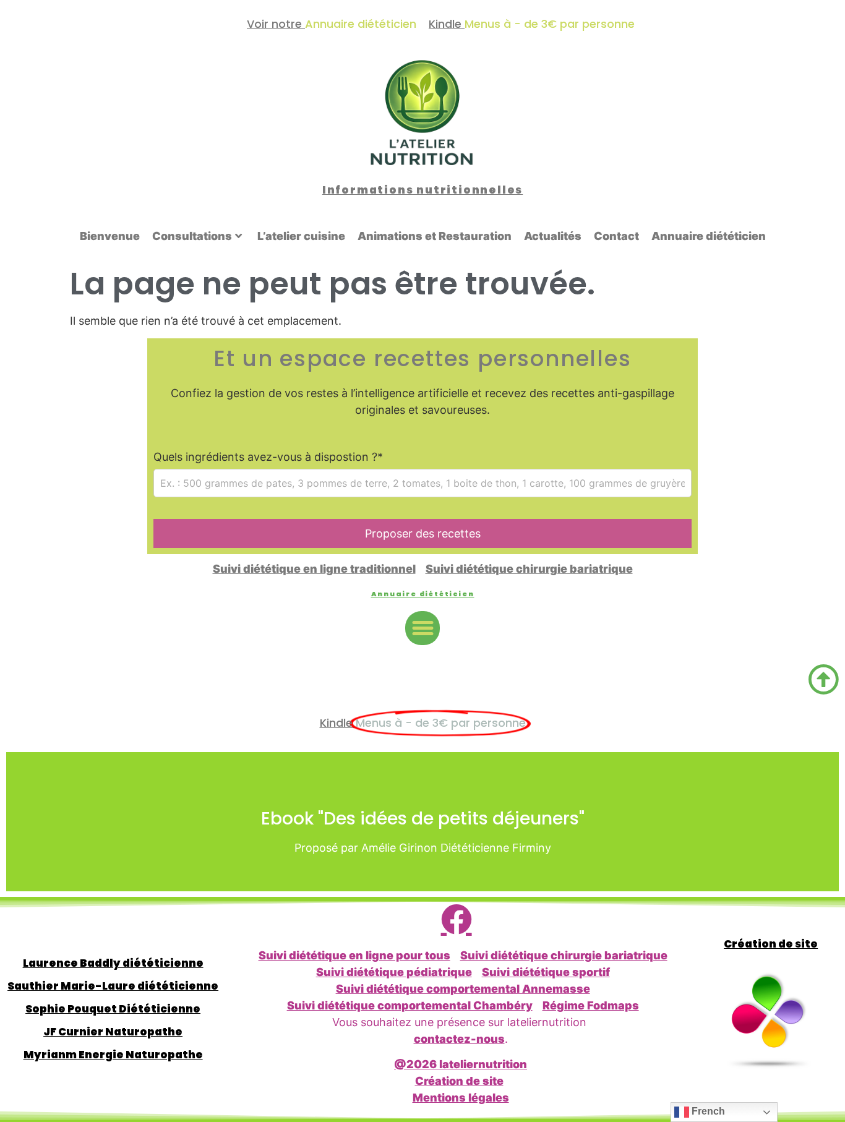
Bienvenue (110, 235)
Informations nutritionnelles (422, 189)
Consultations (192, 235)
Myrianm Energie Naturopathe (113, 1054)
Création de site (459, 1080)
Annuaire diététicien (708, 235)
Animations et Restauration (435, 235)
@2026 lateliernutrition (460, 1064)
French (707, 1111)
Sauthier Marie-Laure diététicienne (112, 986)
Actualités (552, 235)
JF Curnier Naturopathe (112, 1031)
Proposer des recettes (423, 533)
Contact (616, 235)
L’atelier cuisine (301, 235)
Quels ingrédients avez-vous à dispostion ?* (268, 457)
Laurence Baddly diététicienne (113, 963)
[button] (422, 628)
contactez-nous (459, 1038)
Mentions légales (461, 1097)
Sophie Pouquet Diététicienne (112, 1008)
